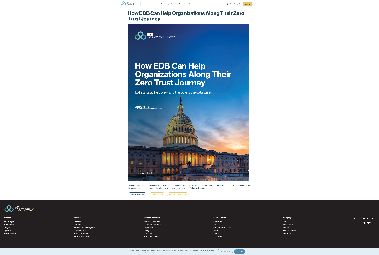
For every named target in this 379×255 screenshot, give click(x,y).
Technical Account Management (84, 228)
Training (146, 231)
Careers (286, 228)
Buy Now (247, 4)
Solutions (155, 4)
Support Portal (148, 228)
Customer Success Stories (222, 228)
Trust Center (148, 233)
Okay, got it (239, 251)
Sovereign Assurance (81, 233)
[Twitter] (359, 218)
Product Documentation (152, 222)
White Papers (218, 236)
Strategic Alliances (289, 231)
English (368, 223)
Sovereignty (165, 4)
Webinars (216, 233)
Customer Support (80, 231)
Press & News (288, 225)
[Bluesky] (372, 218)
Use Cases (77, 225)
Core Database (9, 225)
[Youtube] (364, 218)
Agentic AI (7, 231)
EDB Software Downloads (152, 225)
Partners (174, 4)
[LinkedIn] (355, 218)
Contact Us (237, 4)
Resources (183, 4)
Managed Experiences (81, 236)
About (191, 4)
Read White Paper (157, 195)
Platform (147, 4)
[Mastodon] (368, 218)
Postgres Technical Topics (178, 195)
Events (215, 231)
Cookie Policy (150, 253)
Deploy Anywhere (10, 233)
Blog (215, 225)
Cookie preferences (225, 251)
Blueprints (77, 222)
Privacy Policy (139, 253)
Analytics (7, 228)
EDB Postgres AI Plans (151, 236)
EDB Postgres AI (10, 222)
